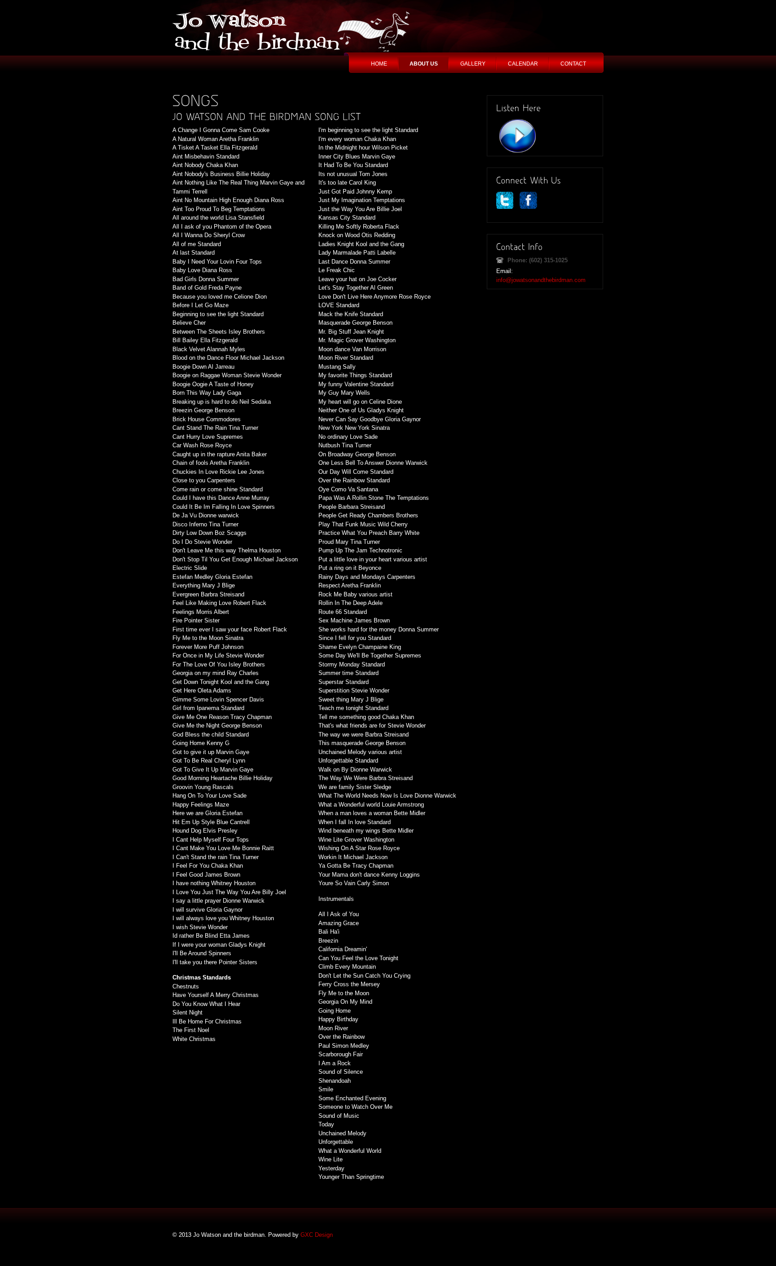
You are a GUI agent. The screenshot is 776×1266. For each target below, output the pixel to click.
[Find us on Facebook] (530, 206)
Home (379, 64)
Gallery (472, 64)
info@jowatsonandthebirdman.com (541, 280)
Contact (573, 64)
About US (424, 64)
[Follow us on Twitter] (507, 206)
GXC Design (316, 1234)
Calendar (523, 64)
